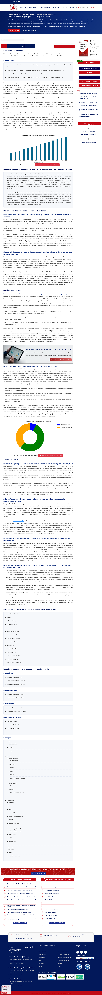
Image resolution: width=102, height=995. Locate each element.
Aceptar (4, 992)
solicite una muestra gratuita (47, 165)
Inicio (21, 7)
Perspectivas (55, 7)
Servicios (35, 7)
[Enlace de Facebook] (77, 952)
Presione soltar (45, 7)
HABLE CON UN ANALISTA (38, 873)
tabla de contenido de (30, 30)
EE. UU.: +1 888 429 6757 (89, 131)
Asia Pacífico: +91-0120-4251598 (89, 134)
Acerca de (64, 7)
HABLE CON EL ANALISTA (56, 922)
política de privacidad (63, 951)
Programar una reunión (90, 68)
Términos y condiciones (63, 954)
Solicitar (89, 72)
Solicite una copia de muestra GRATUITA (64, 46)
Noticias (40, 966)
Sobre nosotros (42, 951)
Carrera (59, 966)
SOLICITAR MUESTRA (19, 922)
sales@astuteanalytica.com (89, 142)
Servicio (40, 960)
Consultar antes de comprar (89, 85)
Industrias (28, 7)
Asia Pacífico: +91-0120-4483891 (24, 938)
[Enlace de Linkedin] (85, 952)
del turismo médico (18, 521)
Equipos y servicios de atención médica (24, 14)
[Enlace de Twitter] (81, 952)
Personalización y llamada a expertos (60, 359)
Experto (60, 963)
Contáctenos (73, 7)
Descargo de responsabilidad (65, 957)
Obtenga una (15, 30)
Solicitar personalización (89, 81)
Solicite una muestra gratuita (50, 455)
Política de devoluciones (63, 960)
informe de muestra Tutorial (89, 77)
